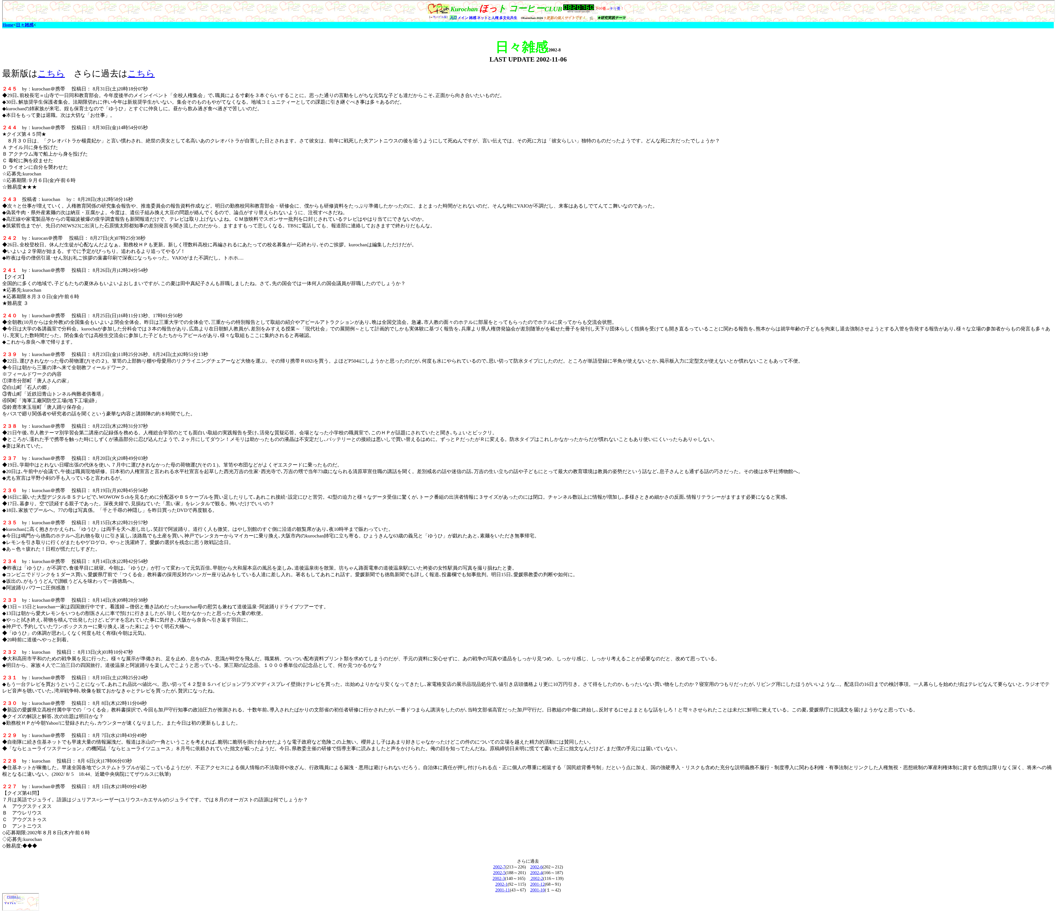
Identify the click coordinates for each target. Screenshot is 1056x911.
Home (7, 25)
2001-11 (502, 890)
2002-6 (536, 867)
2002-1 (501, 884)
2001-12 (537, 884)
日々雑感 (25, 25)
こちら (51, 73)
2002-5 (499, 872)
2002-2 (536, 878)
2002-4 (536, 872)
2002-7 (499, 867)
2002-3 (499, 878)
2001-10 (537, 890)
